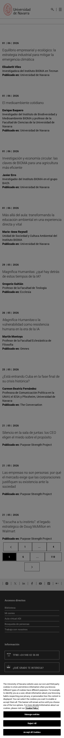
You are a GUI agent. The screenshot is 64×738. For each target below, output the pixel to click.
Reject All (32, 723)
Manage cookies (32, 714)
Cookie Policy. (32, 708)
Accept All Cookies (31, 732)
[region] (32, 706)
